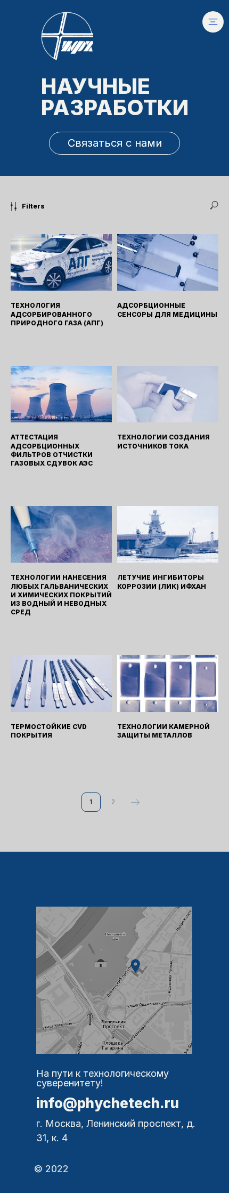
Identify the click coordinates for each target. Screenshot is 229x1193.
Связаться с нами (115, 143)
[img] (213, 22)
